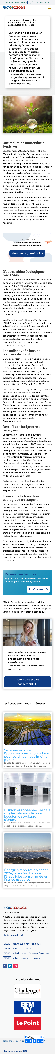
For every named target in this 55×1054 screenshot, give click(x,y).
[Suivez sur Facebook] (5, 966)
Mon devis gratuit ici (26, 253)
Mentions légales (12, 1051)
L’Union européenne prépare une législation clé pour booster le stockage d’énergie (27, 814)
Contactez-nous (18, 2)
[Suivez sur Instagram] (15, 966)
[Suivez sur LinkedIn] (10, 966)
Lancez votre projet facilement (25, 682)
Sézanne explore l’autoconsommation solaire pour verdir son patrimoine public (26, 755)
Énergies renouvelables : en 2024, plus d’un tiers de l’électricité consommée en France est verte (26, 874)
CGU (24, 1051)
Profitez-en (37, 589)
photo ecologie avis (13, 935)
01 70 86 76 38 (41, 2)
